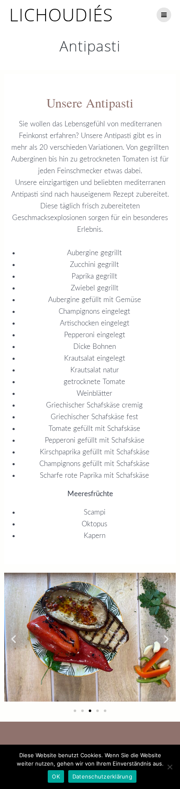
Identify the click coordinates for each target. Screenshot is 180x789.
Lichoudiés (61, 14)
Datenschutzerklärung (102, 776)
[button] (13, 638)
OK (56, 776)
